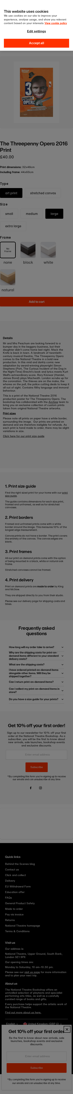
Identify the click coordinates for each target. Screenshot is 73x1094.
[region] (36, 25)
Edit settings (36, 31)
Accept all (36, 43)
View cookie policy (56, 23)
